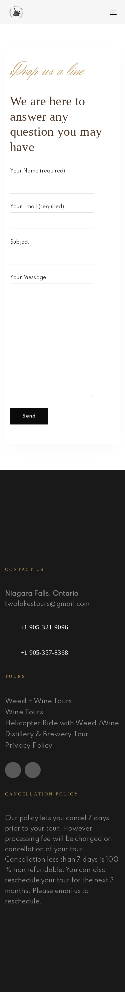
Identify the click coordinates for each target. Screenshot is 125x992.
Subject (19, 242)
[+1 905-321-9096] (62, 627)
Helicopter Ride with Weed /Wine (62, 723)
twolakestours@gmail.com (47, 604)
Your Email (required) (37, 207)
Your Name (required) (37, 171)
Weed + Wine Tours (38, 701)
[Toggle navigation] (99, 12)
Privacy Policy (29, 745)
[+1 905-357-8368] (62, 652)
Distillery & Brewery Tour (47, 734)
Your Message (28, 277)
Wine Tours (24, 712)
